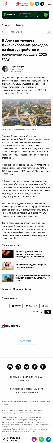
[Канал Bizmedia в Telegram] (26, 367)
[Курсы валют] (32, 4)
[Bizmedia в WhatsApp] (41, 439)
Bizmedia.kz (22, 93)
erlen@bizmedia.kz (30, 431)
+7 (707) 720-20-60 (25, 429)
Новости (19, 25)
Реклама (39, 377)
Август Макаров (17, 66)
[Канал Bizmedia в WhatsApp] (18, 367)
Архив (21, 381)
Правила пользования (26, 393)
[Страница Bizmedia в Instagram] (10, 367)
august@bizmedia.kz (17, 71)
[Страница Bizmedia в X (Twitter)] (43, 367)
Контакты (30, 381)
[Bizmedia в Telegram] (48, 439)
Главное (6, 25)
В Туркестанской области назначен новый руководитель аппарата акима (32, 278)
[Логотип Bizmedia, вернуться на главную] (4, 4)
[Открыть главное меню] (49, 4)
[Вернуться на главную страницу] (49, 32)
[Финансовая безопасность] (22, 4)
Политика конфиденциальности (26, 389)
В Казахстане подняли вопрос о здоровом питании (30, 265)
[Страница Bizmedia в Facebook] (35, 367)
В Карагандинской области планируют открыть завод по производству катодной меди (29, 254)
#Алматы (6, 289)
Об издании (15, 377)
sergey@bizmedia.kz (40, 429)
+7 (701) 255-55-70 (16, 431)
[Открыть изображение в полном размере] (26, 112)
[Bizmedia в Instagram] (34, 439)
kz (42, 4)
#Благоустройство (22, 289)
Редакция (28, 377)
